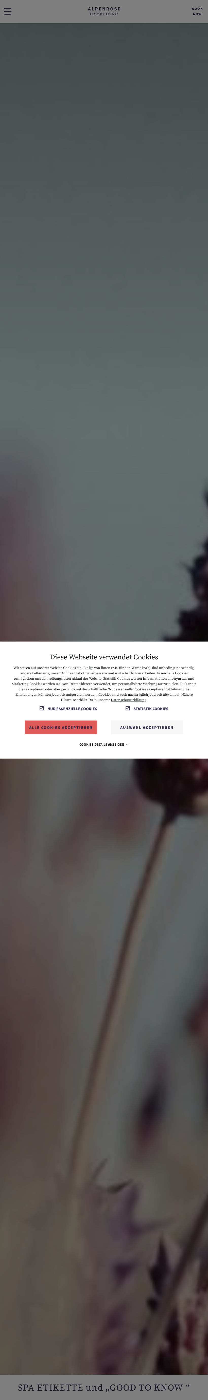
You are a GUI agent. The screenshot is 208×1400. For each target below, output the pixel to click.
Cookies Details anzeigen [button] (102, 744)
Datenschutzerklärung (128, 699)
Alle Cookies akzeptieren (61, 727)
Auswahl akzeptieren (147, 727)
